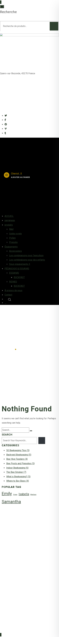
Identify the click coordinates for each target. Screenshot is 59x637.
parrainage (10, 220)
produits (9, 225)
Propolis (13, 242)
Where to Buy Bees (17, 481)
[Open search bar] (33, 299)
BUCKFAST (19, 277)
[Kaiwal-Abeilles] (29, 95)
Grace (15, 494)
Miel (11, 229)
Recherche (8, 12)
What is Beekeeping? (18, 476)
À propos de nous (13, 290)
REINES (13, 281)
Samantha (11, 502)
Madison (33, 494)
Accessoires (15, 251)
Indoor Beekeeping (17, 468)
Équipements (11, 247)
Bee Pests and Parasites (20, 463)
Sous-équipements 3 (19, 264)
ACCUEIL (9, 216)
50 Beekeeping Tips (18, 450)
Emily (7, 494)
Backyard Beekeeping (18, 454)
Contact (8, 295)
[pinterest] (6, 124)
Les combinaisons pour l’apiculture (26, 255)
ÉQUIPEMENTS (15, 548)
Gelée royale (15, 233)
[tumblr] (5, 133)
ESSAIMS (14, 273)
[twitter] (6, 115)
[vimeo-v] (6, 128)
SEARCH (7, 434)
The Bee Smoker (16, 472)
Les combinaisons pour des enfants (27, 260)
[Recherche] (54, 26)
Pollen (12, 238)
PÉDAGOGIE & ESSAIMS (17, 268)
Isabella (24, 494)
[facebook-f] (5, 120)
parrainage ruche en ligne (21, 558)
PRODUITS (13, 543)
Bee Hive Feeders (17, 459)
